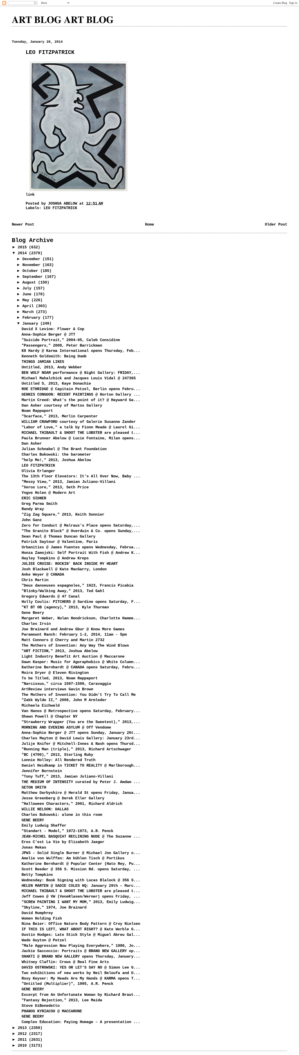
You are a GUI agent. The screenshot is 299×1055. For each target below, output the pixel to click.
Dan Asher (32, 443)
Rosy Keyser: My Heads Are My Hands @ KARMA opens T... (81, 978)
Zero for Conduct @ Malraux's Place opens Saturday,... (81, 525)
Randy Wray (33, 509)
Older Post (276, 224)
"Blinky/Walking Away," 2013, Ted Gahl (63, 591)
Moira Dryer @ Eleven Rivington (55, 673)
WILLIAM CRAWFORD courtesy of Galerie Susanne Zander (79, 422)
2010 (23, 1045)
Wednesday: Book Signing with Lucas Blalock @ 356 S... (81, 880)
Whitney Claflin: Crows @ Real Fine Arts (65, 962)
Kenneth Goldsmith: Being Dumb (54, 356)
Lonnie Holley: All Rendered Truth (58, 760)
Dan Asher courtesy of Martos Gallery (62, 405)
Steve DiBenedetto (41, 1006)
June (28, 294)
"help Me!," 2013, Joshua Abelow (56, 460)
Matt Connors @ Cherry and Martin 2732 (63, 640)
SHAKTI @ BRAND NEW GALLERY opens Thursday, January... (81, 956)
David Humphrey (37, 913)
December (32, 259)
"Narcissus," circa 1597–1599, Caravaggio (66, 684)
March (29, 312)
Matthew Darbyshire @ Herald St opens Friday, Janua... (81, 793)
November (32, 265)
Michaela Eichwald (41, 705)
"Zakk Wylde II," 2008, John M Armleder (64, 700)
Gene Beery (33, 613)
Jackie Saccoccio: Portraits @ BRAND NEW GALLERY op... (81, 951)
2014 (23, 253)
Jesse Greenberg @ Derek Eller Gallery (63, 798)
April (29, 306)
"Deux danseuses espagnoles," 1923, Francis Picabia (77, 585)
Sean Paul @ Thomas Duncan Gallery (58, 536)
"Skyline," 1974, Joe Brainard (54, 907)
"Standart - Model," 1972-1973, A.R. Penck (67, 831)
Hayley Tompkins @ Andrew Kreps (55, 558)
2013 (23, 1028)
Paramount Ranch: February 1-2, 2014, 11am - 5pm (74, 634)
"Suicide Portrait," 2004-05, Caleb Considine (71, 340)
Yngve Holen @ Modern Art (48, 493)
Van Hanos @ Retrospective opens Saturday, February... (81, 711)
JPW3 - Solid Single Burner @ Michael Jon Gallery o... (81, 853)
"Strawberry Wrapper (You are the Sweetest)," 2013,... (81, 722)
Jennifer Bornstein (42, 771)
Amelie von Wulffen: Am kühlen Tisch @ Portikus (73, 858)
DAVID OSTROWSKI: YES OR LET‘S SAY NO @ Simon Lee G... (81, 967)
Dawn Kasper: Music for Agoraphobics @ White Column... (81, 662)
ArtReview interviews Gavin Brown (57, 689)
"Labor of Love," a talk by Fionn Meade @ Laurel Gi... (81, 427)
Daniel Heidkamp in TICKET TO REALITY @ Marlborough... (81, 765)
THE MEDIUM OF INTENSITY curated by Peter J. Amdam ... (81, 782)
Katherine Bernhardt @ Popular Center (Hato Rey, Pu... (81, 864)
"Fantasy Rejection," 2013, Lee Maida (62, 1000)
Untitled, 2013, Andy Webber (52, 367)
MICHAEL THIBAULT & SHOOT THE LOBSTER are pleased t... (81, 433)
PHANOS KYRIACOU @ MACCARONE (52, 1011)
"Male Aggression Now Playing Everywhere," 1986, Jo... (81, 946)
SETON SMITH (34, 787)
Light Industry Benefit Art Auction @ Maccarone (73, 656)
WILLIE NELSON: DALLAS (45, 809)
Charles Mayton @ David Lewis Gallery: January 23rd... (81, 738)
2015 (23, 247)
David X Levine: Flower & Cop (53, 329)
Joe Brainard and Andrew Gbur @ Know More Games (73, 629)
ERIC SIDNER (34, 498)
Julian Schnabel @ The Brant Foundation (64, 449)
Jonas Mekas (34, 847)
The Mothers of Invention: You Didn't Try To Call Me (79, 695)
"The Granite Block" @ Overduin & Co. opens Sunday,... (81, 531)
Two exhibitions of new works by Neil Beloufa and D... (81, 973)
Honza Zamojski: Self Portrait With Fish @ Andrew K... (81, 553)
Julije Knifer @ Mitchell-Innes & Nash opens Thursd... (81, 744)
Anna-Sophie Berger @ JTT (48, 334)
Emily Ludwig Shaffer (44, 825)
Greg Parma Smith (39, 504)
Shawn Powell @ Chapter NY (49, 716)
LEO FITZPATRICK (60, 208)
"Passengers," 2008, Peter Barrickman (62, 345)
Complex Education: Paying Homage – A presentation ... (81, 1022)
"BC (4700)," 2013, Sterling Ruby (57, 755)
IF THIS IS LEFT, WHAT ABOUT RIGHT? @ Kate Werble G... (81, 929)
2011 (23, 1040)
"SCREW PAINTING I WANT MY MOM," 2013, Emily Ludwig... (81, 902)
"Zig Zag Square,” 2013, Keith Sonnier (63, 514)
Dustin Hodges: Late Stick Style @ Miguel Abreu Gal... (81, 935)
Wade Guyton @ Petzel (44, 940)
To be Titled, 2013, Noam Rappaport (60, 678)
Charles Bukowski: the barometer (56, 454)
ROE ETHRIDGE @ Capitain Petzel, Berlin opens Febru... (81, 389)
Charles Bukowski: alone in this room (62, 815)
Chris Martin (35, 580)
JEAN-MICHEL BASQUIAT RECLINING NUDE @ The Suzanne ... (81, 836)
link (30, 194)
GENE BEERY (33, 820)
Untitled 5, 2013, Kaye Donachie (56, 383)
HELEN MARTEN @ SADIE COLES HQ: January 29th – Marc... (81, 886)
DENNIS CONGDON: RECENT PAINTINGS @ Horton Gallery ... (81, 394)
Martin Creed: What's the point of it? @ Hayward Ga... (81, 400)
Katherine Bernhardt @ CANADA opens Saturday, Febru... (81, 667)
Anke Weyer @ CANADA (43, 574)
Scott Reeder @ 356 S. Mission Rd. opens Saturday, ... (81, 869)
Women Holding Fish (42, 918)
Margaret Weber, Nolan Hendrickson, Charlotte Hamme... (81, 618)
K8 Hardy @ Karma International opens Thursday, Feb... (81, 351)
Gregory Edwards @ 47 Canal (51, 596)
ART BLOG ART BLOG (62, 19)
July (28, 288)
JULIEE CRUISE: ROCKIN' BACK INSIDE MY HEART (70, 564)
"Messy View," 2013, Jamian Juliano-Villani (69, 482)
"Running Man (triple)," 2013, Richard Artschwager (76, 749)
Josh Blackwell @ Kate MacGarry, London (64, 569)
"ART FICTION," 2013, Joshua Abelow (60, 651)
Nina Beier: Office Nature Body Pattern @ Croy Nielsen (81, 924)
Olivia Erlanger (38, 471)
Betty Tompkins (37, 875)
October (31, 271)
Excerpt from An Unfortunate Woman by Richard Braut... (81, 995)
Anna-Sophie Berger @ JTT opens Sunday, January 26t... (81, 733)
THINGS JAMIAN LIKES (43, 362)
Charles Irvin (36, 624)
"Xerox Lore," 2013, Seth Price (55, 487)
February (32, 317)
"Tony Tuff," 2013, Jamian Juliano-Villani (67, 776)
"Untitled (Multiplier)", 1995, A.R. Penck (67, 984)
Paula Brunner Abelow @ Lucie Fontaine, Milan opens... (81, 438)
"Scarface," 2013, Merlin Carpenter (60, 416)
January (31, 323)
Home (149, 224)
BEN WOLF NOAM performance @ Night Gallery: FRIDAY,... (81, 373)
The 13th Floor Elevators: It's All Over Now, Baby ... (81, 476)
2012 (23, 1034)
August (30, 282)
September (33, 277)
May (26, 300)
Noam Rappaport (37, 411)
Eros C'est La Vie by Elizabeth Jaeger (63, 842)
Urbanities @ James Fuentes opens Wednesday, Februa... (81, 547)
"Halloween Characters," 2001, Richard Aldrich (72, 804)
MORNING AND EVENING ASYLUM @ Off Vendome (66, 727)
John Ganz (32, 520)
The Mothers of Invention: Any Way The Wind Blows (75, 645)
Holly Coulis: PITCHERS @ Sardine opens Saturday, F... (81, 602)
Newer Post (23, 224)
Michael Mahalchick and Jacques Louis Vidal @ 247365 (79, 378)
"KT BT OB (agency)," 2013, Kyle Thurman (65, 607)
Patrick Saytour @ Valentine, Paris (60, 542)
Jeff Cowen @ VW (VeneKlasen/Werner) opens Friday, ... (81, 896)
